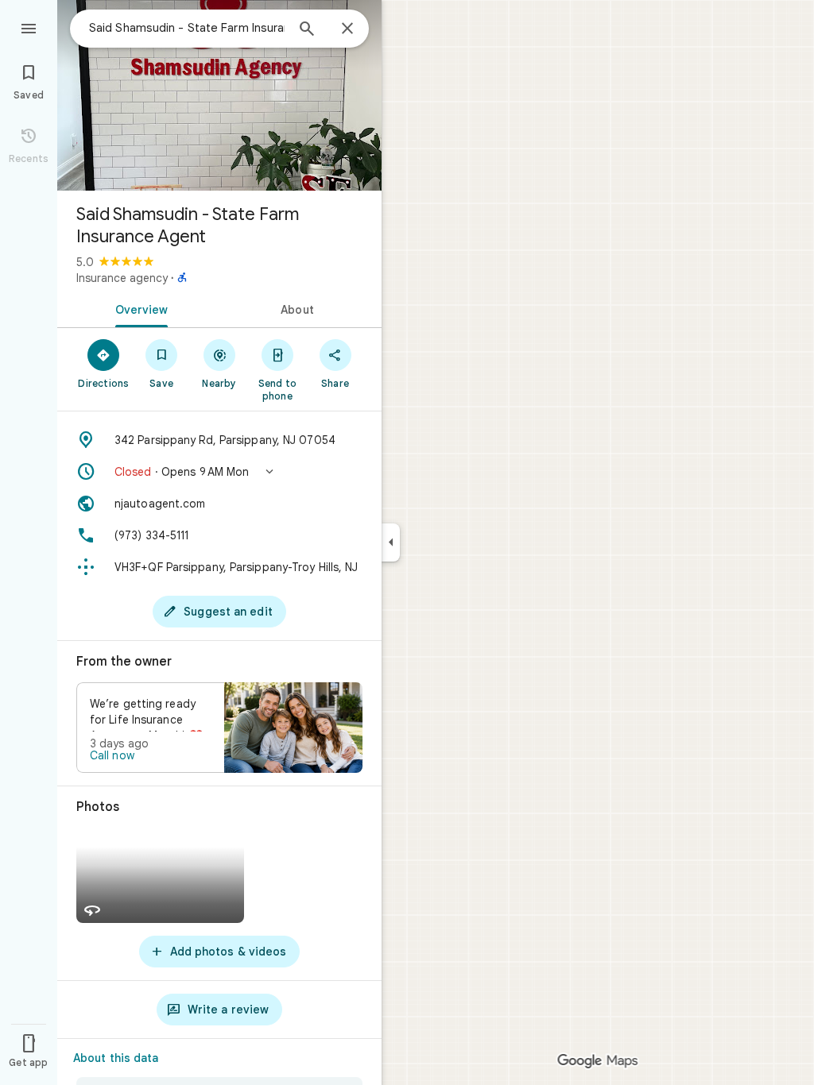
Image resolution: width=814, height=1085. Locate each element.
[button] (219, 472)
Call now (112, 755)
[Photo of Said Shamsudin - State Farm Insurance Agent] (219, 95)
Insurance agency (122, 278)
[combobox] (187, 27)
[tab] (138, 308)
